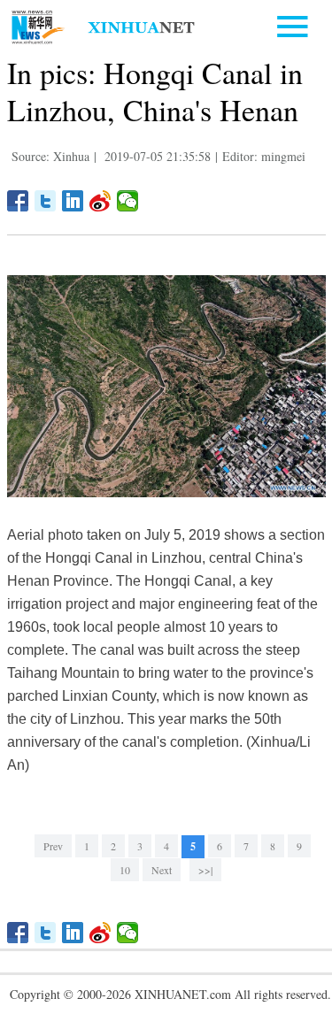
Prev (53, 846)
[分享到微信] (128, 200)
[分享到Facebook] (18, 200)
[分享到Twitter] (46, 200)
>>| (205, 870)
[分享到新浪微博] (100, 200)
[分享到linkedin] (73, 200)
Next (161, 870)
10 (125, 870)
